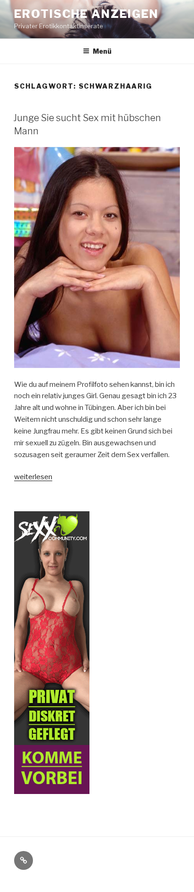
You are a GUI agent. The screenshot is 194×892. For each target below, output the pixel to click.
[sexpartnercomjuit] (51, 788)
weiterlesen (33, 477)
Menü (102, 51)
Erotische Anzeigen (86, 14)
